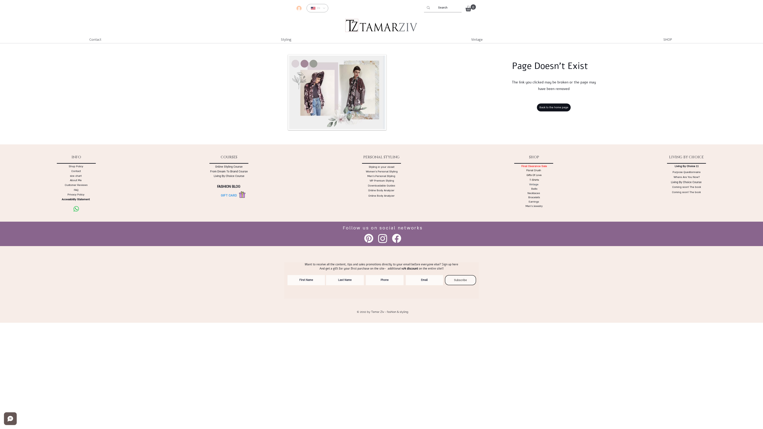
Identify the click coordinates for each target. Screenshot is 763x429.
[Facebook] (397, 238)
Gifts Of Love (534, 175)
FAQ (76, 190)
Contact (76, 171)
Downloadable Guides (381, 185)
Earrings (534, 202)
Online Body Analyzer (381, 190)
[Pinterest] (369, 238)
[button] (470, 7)
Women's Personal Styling (382, 171)
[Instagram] (383, 238)
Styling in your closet (381, 167)
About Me (76, 180)
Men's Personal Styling (381, 176)
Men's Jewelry (534, 206)
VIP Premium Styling (382, 181)
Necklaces (534, 193)
